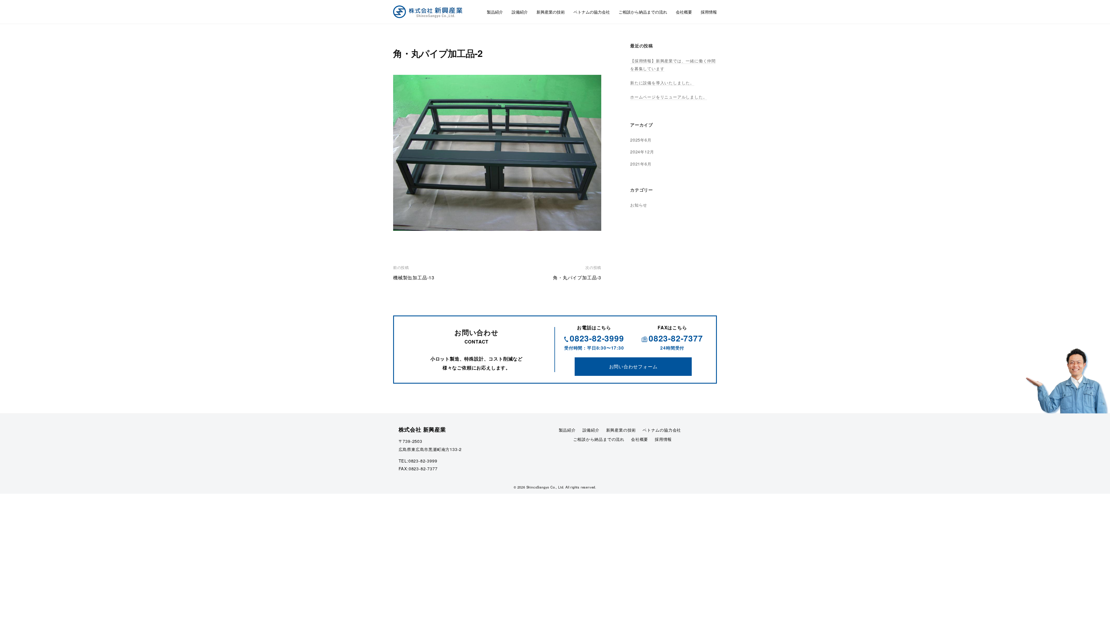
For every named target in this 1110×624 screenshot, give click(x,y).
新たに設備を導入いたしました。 (662, 82)
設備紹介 (520, 12)
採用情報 (709, 12)
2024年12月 (642, 151)
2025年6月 (641, 140)
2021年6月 (641, 164)
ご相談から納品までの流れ (643, 12)
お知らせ (638, 205)
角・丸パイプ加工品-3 (577, 277)
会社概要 (684, 12)
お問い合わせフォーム (633, 366)
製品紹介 (495, 12)
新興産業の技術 (550, 12)
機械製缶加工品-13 (413, 277)
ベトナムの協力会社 (592, 12)
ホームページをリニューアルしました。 (668, 97)
